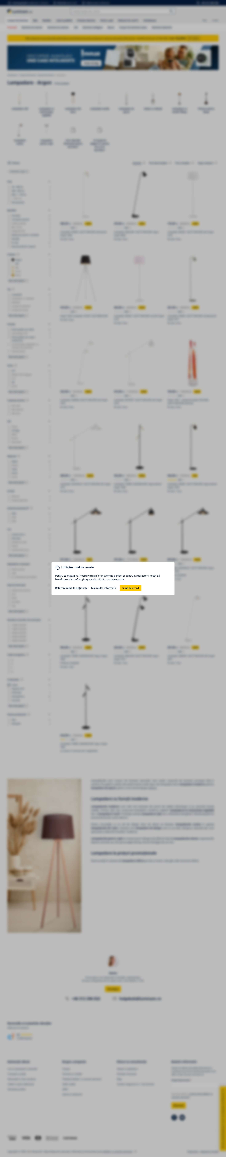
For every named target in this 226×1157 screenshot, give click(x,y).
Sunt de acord (130, 588)
